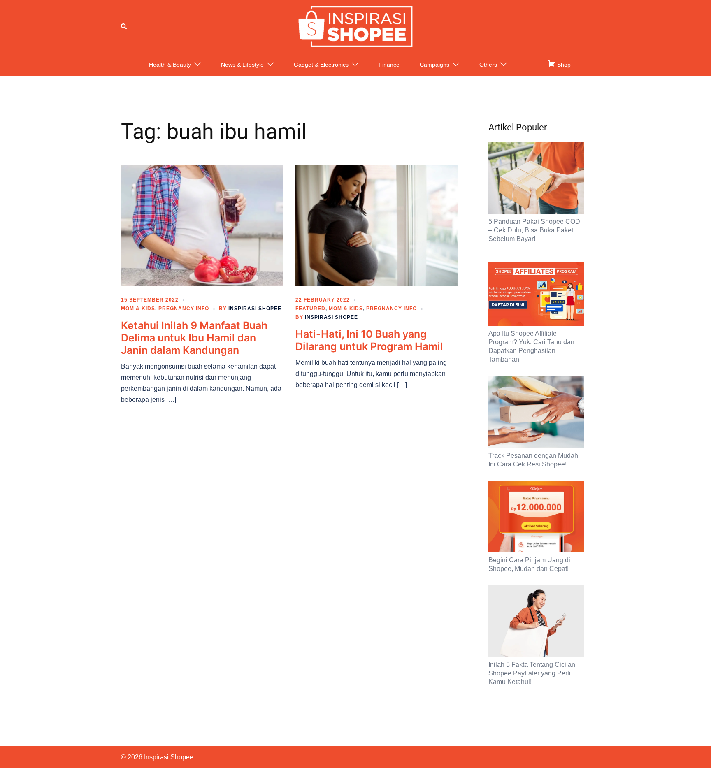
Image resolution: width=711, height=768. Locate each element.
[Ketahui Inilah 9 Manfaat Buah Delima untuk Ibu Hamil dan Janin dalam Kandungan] (202, 224)
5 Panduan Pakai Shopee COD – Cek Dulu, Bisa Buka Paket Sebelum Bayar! (534, 230)
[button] (124, 26)
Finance (389, 64)
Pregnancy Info (183, 308)
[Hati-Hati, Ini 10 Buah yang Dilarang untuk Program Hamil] (376, 224)
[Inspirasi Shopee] (355, 26)
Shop (563, 64)
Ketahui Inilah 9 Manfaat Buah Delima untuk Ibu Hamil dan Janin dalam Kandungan (194, 337)
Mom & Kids (138, 308)
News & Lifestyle (242, 64)
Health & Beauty (170, 64)
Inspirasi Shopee (254, 308)
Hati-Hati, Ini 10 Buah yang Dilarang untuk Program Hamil (369, 340)
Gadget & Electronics (321, 64)
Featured (310, 308)
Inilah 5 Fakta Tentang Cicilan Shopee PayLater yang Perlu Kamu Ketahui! (531, 673)
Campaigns (434, 64)
